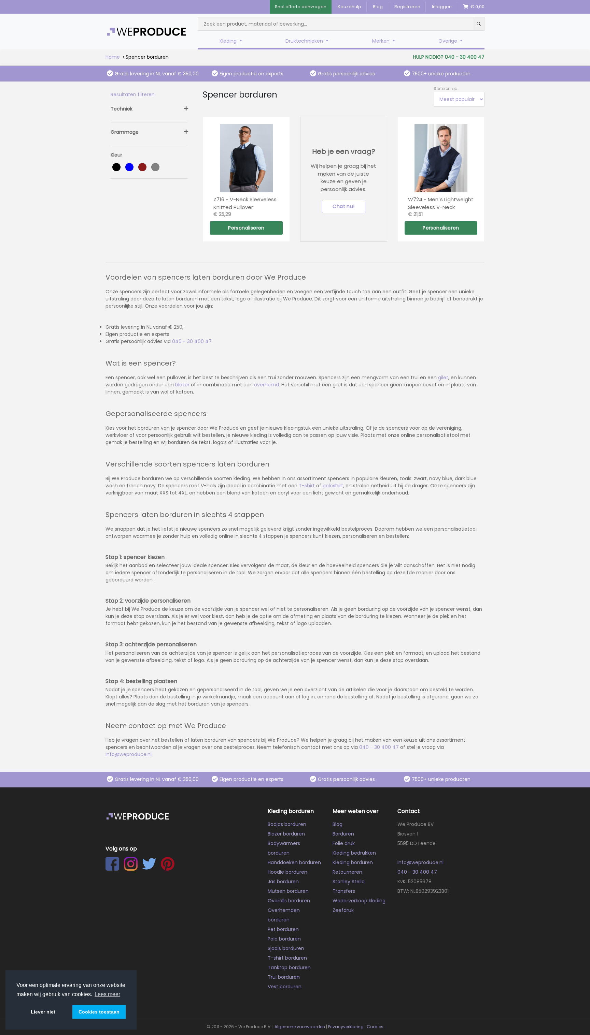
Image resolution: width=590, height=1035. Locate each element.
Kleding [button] (229, 41)
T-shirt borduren (287, 958)
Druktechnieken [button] (304, 41)
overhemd (266, 384)
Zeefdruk (343, 910)
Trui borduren (284, 977)
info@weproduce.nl (129, 754)
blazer (182, 384)
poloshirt (333, 485)
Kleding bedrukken (354, 852)
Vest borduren (284, 986)
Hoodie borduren (287, 872)
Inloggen (442, 6)
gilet (443, 377)
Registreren (407, 6)
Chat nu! (343, 206)
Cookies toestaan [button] (99, 1012)
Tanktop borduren (289, 967)
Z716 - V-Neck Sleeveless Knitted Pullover (245, 203)
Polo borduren (284, 938)
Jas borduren (283, 881)
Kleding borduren (353, 862)
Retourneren (347, 872)
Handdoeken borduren (294, 862)
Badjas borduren (287, 824)
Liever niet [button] (43, 1012)
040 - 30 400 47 (192, 341)
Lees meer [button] (107, 994)
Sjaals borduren (286, 948)
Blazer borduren (286, 833)
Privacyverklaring (346, 1027)
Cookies (375, 1027)
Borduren (343, 833)
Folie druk (344, 843)
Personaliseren (246, 227)
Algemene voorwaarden (300, 1027)
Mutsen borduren (288, 891)
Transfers (344, 891)
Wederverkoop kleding (359, 900)
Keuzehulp (349, 6)
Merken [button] (381, 41)
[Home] (146, 31)
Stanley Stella (349, 881)
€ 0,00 (476, 6)
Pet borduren (283, 929)
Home (113, 57)
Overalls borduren (289, 900)
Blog (378, 6)
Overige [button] (448, 41)
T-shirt (307, 485)
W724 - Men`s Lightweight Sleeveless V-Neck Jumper (441, 203)
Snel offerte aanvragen (300, 6)
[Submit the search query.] (478, 24)
